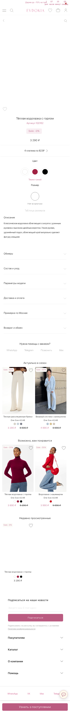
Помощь (13, 673)
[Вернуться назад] (4, 20)
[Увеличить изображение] (65, 21)
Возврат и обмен (13, 328)
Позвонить (46, 350)
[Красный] (51, 501)
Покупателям (16, 637)
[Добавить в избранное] (5, 109)
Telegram (29, 350)
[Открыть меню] (4, 10)
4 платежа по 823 (34, 150)
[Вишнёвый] (35, 172)
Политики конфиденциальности (21, 629)
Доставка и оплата (14, 298)
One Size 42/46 (18, 498)
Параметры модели (15, 283)
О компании (15, 661)
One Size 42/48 (18, 420)
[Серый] (21, 424)
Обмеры (8, 253)
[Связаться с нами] (63, 694)
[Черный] (45, 172)
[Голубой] (18, 424)
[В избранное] (31, 370)
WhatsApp (12, 350)
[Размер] (35, 196)
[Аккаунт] (65, 10)
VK (28, 693)
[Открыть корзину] (58, 10)
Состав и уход (11, 268)
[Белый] (25, 172)
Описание (9, 217)
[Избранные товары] (50, 10)
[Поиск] (11, 10)
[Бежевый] (15, 424)
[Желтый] (51, 424)
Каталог (13, 649)
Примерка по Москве (15, 313)
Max (61, 350)
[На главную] (31, 10)
